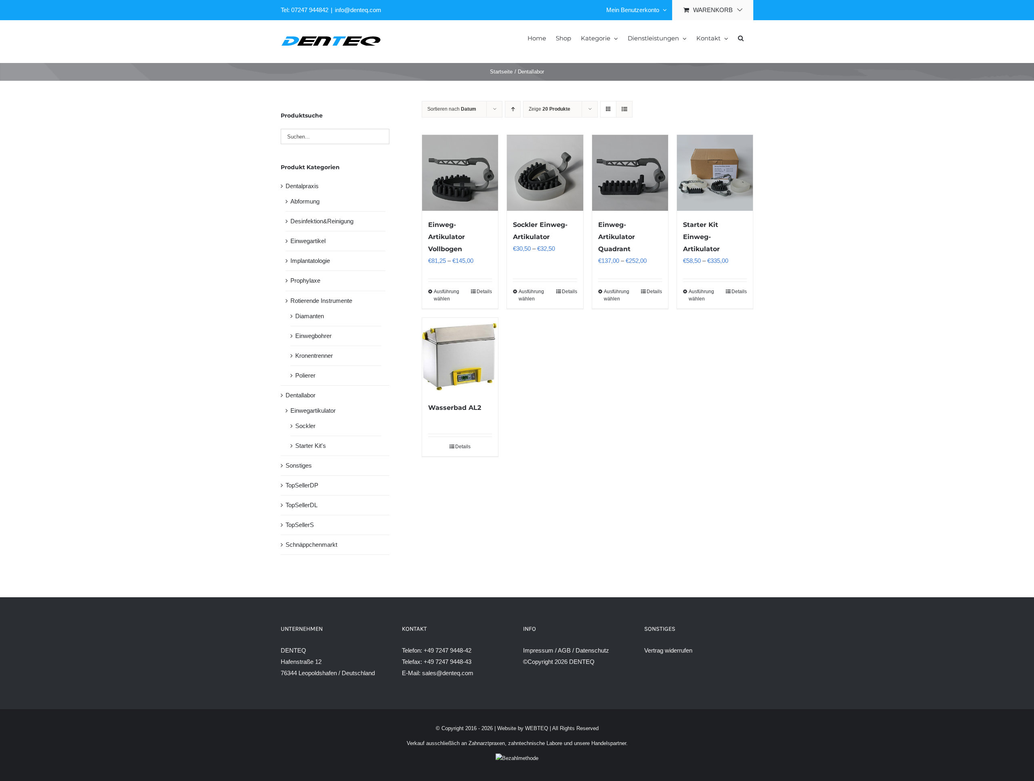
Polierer (305, 375)
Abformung (304, 201)
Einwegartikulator (313, 410)
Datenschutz (592, 650)
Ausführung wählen (446, 295)
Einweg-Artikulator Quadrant (616, 237)
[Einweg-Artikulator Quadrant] (630, 173)
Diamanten (309, 316)
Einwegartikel (308, 240)
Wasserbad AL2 (454, 407)
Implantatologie (310, 260)
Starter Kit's (310, 445)
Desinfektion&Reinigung (321, 221)
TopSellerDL (301, 505)
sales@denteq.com (447, 673)
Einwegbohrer (313, 335)
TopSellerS (300, 524)
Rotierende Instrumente (321, 300)
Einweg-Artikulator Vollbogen (446, 237)
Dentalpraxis (302, 186)
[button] (741, 38)
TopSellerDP (302, 485)
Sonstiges (299, 465)
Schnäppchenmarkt (311, 544)
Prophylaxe (305, 280)
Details (484, 291)
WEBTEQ (536, 728)
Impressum (538, 650)
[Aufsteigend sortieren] (513, 109)
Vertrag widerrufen (668, 650)
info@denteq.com (358, 9)
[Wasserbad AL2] (460, 356)
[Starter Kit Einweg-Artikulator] (715, 173)
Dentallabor (300, 395)
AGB (564, 650)
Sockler (305, 425)
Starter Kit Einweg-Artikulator (701, 237)
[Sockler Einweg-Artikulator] (545, 173)
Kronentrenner (314, 355)
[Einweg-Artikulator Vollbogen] (460, 173)
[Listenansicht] (624, 109)
